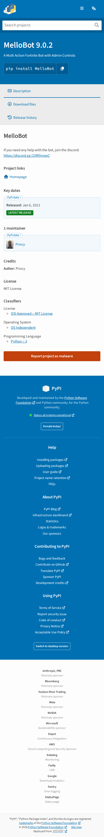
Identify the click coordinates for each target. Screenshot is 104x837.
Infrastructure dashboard (50, 515)
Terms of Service (50, 607)
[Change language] (94, 8)
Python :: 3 (19, 341)
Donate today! (52, 426)
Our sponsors (52, 533)
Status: (52, 415)
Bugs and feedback (52, 558)
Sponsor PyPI (52, 577)
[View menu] (82, 8)
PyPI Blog (50, 509)
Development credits (50, 583)
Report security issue (52, 614)
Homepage (18, 176)
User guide (50, 472)
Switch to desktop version (52, 646)
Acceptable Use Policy (50, 632)
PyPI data (13, 197)
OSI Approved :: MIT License (32, 313)
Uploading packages (50, 465)
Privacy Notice (50, 626)
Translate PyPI (50, 570)
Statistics (52, 521)
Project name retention (50, 478)
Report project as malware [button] (52, 356)
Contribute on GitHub (50, 564)
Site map (76, 827)
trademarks (26, 823)
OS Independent (23, 327)
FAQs (52, 484)
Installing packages (50, 459)
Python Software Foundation (59, 823)
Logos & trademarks (52, 527)
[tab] (52, 91)
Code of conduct (50, 620)
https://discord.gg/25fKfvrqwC (27, 155)
